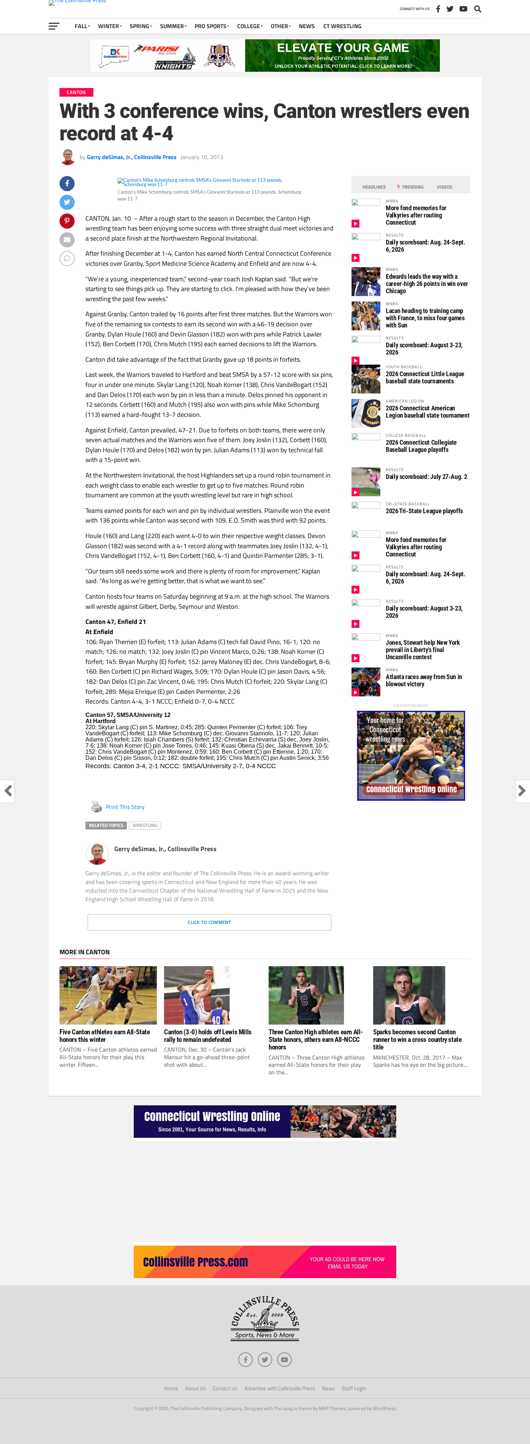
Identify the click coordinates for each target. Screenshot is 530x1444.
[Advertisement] (265, 1191)
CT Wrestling (342, 26)
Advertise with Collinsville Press (279, 1388)
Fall (81, 26)
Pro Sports (210, 26)
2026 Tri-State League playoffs (424, 511)
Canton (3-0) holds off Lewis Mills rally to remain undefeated (208, 1036)
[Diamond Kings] (265, 69)
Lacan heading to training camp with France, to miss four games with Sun (425, 318)
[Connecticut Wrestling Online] (265, 1139)
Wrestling (145, 825)
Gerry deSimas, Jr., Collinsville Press (132, 157)
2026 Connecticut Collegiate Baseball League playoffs (421, 446)
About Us (195, 1388)
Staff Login (354, 1388)
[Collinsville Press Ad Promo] (265, 1276)
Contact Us (225, 1388)
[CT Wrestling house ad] (411, 798)
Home (171, 1388)
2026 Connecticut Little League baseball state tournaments (425, 377)
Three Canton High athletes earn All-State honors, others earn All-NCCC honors (316, 1039)
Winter (108, 26)
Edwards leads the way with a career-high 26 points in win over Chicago (427, 284)
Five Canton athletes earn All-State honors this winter (104, 1036)
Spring (139, 26)
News (307, 26)
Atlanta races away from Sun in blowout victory (424, 680)
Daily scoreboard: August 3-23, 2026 (424, 348)
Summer (172, 26)
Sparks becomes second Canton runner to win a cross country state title (417, 1039)
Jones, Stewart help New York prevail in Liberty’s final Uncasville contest (423, 650)
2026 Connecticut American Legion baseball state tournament (427, 411)
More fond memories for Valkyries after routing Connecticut (416, 215)
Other (279, 26)
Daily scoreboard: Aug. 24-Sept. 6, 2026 (425, 245)
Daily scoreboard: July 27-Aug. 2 (426, 476)
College (248, 26)
